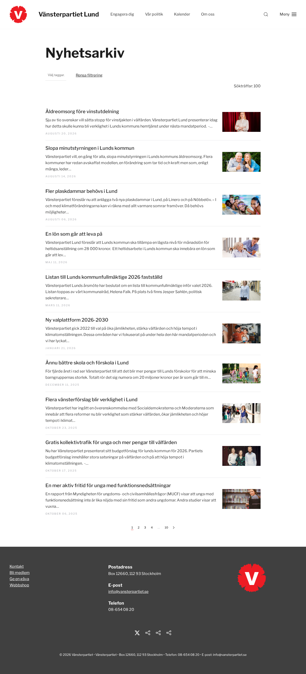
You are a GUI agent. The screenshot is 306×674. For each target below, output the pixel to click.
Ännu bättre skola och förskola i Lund (87, 363)
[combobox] (55, 75)
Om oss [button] (207, 14)
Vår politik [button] (154, 14)
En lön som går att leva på (73, 234)
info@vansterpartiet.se (128, 591)
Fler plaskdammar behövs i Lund (81, 191)
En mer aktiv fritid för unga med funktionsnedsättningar (108, 485)
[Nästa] (173, 527)
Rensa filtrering (89, 75)
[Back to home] (18, 14)
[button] (265, 14)
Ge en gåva (19, 579)
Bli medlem (20, 572)
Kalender (182, 14)
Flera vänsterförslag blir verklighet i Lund (91, 399)
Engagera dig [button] (122, 14)
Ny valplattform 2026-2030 (76, 320)
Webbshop (19, 585)
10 (166, 527)
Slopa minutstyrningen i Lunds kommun (89, 148)
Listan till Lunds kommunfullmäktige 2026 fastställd (103, 277)
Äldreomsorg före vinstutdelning (82, 111)
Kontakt (17, 566)
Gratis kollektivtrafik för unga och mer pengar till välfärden (111, 442)
